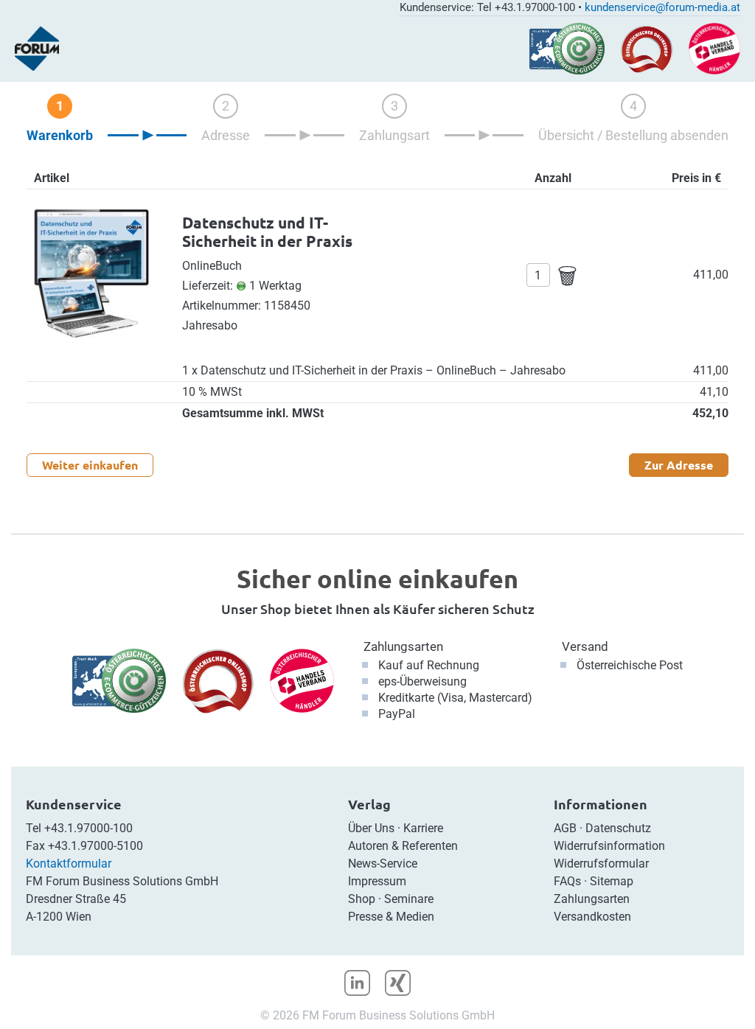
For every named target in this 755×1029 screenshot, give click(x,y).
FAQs (567, 881)
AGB (565, 828)
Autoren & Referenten (403, 846)
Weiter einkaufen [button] (90, 464)
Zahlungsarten (403, 646)
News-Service (382, 864)
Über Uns (371, 828)
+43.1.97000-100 (88, 828)
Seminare (409, 899)
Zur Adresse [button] (678, 464)
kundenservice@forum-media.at (662, 7)
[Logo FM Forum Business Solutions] (37, 49)
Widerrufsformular (601, 864)
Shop (361, 899)
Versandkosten (592, 917)
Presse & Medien (391, 917)
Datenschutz (618, 828)
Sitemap (611, 881)
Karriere (423, 828)
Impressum (377, 881)
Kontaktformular (68, 864)
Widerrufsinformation (609, 846)
